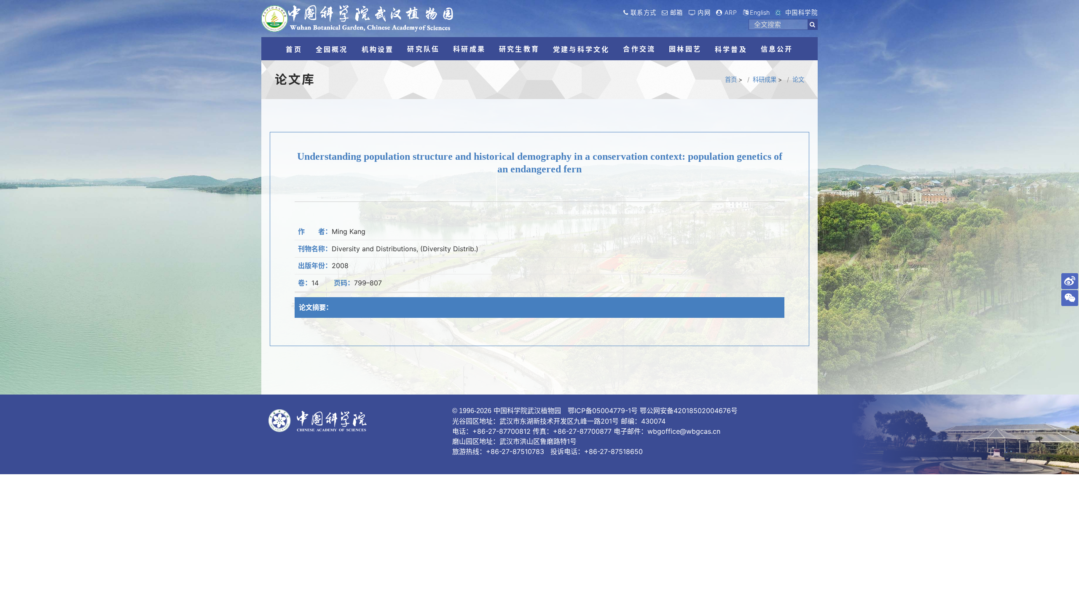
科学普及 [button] (731, 49)
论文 (798, 79)
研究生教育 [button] (519, 49)
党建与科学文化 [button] (581, 49)
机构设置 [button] (378, 49)
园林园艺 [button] (685, 49)
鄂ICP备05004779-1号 (603, 410)
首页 (731, 79)
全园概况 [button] (332, 49)
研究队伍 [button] (423, 49)
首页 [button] (294, 49)
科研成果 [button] (469, 49)
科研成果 (764, 79)
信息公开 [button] (777, 49)
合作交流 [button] (639, 49)
